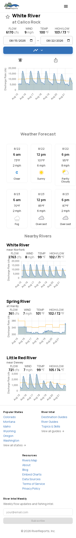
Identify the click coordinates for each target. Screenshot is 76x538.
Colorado (9, 417)
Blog (25, 470)
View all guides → (52, 431)
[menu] (66, 6)
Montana (9, 422)
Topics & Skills (50, 426)
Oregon (8, 436)
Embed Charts (32, 474)
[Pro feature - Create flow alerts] (20, 60)
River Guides (49, 422)
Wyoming (9, 431)
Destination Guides (54, 417)
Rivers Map (29, 460)
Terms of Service (33, 484)
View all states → (14, 445)
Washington (11, 440)
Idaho (7, 426)
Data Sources (31, 479)
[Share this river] (56, 60)
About (26, 465)
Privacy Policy (31, 488)
